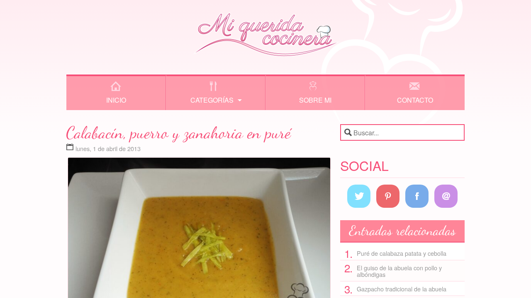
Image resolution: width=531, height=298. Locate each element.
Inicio (116, 100)
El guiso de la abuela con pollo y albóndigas (399, 271)
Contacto (415, 100)
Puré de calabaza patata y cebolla (401, 253)
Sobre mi (315, 100)
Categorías (212, 100)
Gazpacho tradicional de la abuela (401, 288)
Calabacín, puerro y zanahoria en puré (178, 132)
